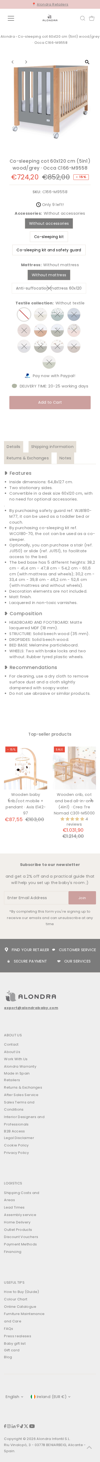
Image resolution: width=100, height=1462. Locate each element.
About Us (12, 1051)
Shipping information (52, 446)
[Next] (26, 62)
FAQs (8, 1328)
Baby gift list (15, 1343)
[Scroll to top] (89, 1447)
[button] (73, 819)
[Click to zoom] (87, 62)
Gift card (11, 1350)
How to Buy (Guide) (21, 1291)
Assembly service (20, 1214)
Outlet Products (18, 1229)
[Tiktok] (21, 1426)
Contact (11, 1044)
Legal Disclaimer (19, 1137)
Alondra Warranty (20, 1066)
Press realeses (17, 1336)
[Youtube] (32, 1426)
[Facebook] (5, 1426)
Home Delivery (17, 1222)
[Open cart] (91, 18)
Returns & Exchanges (28, 458)
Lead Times (14, 1207)
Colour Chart (15, 1299)
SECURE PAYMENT (30, 961)
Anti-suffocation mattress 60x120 (51, 289)
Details (14, 446)
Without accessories (49, 223)
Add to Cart (50, 402)
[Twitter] (26, 1426)
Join (82, 897)
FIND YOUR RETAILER (30, 949)
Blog (8, 1357)
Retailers (12, 1080)
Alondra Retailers (52, 4)
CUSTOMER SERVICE (77, 949)
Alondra (8, 36)
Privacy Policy (16, 1152)
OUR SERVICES (77, 961)
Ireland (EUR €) (52, 1396)
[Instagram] (9, 1426)
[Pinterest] (18, 1426)
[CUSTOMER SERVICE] (53, 949)
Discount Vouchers (21, 1236)
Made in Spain (17, 1073)
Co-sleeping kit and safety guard (49, 250)
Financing (12, 1251)
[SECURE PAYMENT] (8, 961)
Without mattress (49, 275)
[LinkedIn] (14, 1426)
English (12, 1396)
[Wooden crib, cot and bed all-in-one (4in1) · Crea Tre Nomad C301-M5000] (74, 768)
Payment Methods (20, 1244)
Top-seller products (49, 734)
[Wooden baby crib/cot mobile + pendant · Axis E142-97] (25, 768)
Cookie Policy (16, 1145)
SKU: (37, 192)
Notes (65, 458)
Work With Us (15, 1059)
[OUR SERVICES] (59, 961)
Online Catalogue (20, 1306)
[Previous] (13, 62)
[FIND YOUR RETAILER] (6, 949)
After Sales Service (21, 1094)
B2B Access (14, 1131)
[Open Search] (82, 18)
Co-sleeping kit (49, 236)
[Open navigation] (15, 18)
